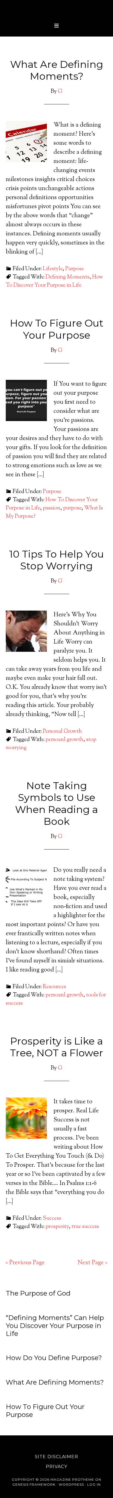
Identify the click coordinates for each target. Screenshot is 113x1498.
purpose (72, 508)
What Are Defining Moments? (56, 70)
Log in (94, 1484)
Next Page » (92, 1262)
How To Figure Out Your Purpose (56, 329)
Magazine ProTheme (72, 1479)
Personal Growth (62, 732)
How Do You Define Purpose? (54, 1358)
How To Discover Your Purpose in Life (54, 281)
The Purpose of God (38, 1293)
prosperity (57, 1227)
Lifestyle (53, 269)
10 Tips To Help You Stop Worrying (56, 560)
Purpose (74, 269)
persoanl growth (64, 740)
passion (51, 508)
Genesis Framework (33, 1484)
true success (85, 1227)
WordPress (71, 1484)
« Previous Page (25, 1262)
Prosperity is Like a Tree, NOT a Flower (56, 1047)
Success (52, 1219)
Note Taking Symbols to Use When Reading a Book (56, 803)
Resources (54, 987)
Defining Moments (67, 277)
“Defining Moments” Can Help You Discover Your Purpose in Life (55, 1326)
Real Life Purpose (56, 9)
